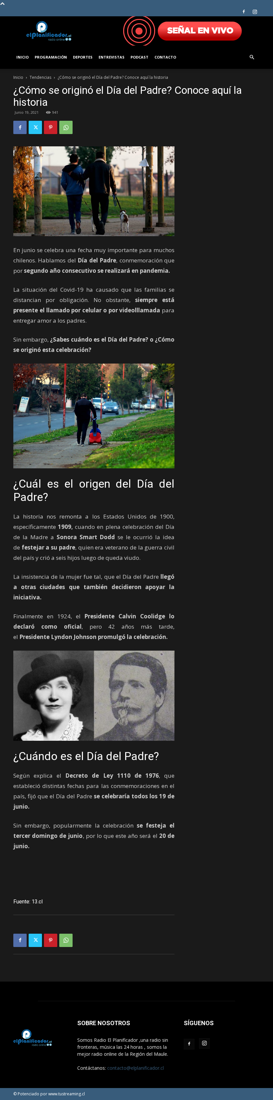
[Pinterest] (50, 127)
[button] (252, 57)
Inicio (22, 57)
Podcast (139, 57)
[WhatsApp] (66, 127)
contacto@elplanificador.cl (135, 1068)
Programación (51, 57)
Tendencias (40, 77)
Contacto (165, 57)
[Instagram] (255, 11)
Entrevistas (112, 57)
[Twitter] (35, 127)
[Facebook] (244, 11)
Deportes (83, 57)
